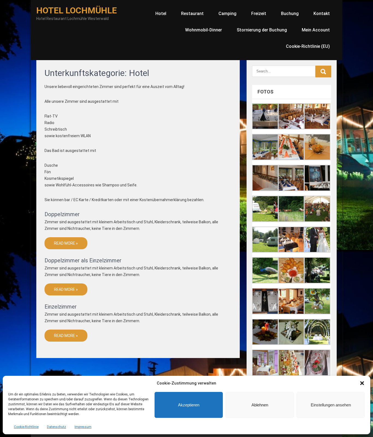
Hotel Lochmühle (76, 10)
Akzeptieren (188, 405)
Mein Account (316, 30)
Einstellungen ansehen (331, 405)
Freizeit (258, 13)
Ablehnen (259, 405)
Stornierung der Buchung (262, 30)
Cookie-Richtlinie (26, 427)
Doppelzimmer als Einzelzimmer (83, 260)
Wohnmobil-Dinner (203, 30)
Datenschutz (56, 427)
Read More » (66, 243)
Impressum (83, 427)
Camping (227, 13)
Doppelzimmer (62, 214)
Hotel (160, 13)
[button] (362, 383)
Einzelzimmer (61, 306)
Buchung (290, 13)
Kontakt (321, 13)
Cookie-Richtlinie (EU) (308, 46)
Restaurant (192, 13)
